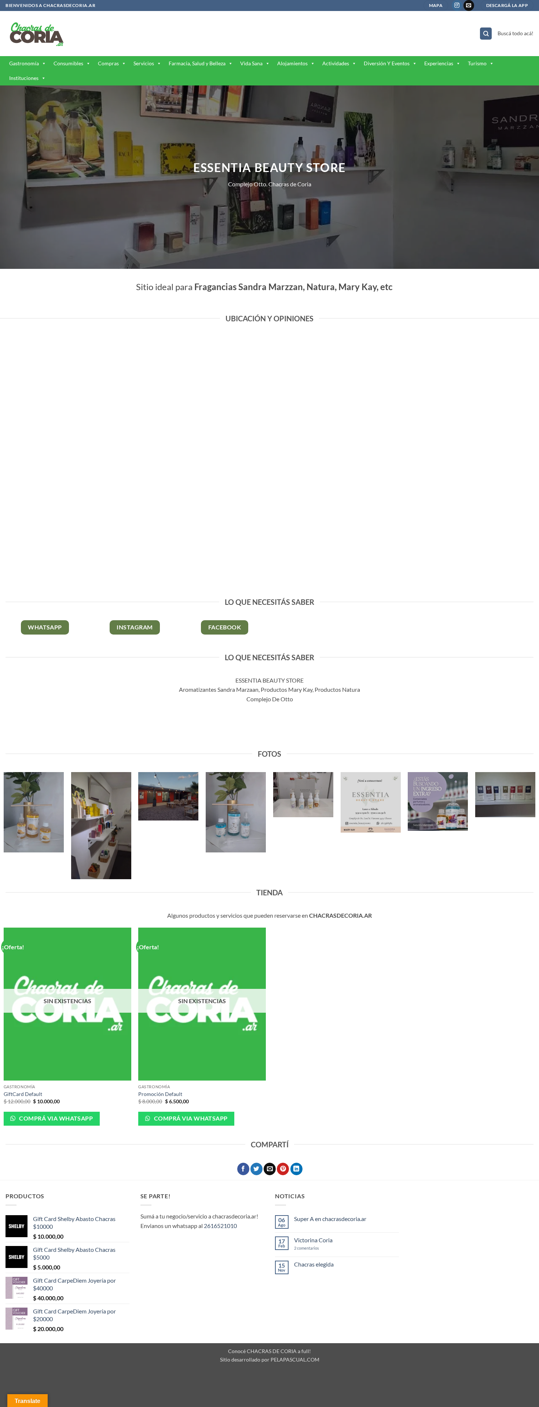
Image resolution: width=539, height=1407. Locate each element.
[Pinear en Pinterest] (283, 1169)
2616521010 (220, 1225)
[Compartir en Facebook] (243, 1169)
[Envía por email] (270, 1169)
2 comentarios (314, 1248)
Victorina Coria (313, 1239)
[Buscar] (486, 34)
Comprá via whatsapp (55, 1118)
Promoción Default (160, 1094)
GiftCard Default (23, 1094)
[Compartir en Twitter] (256, 1169)
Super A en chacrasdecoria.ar (330, 1218)
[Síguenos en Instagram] (457, 5)
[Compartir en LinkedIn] (296, 1169)
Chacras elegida (314, 1264)
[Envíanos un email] (468, 5)
